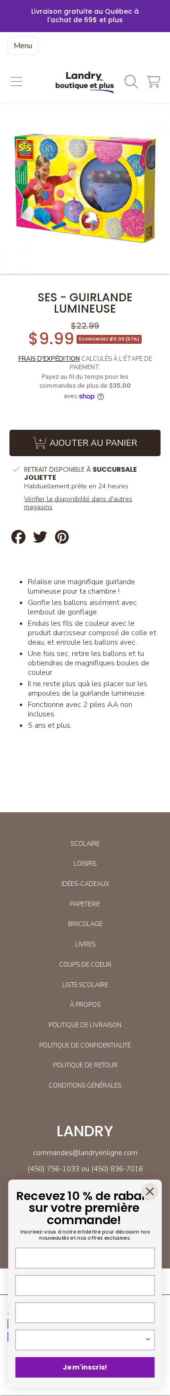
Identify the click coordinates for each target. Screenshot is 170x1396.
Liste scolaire (85, 985)
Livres (85, 944)
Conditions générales (85, 1085)
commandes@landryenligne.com (85, 1153)
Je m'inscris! (85, 1367)
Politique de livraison (85, 1025)
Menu (23, 46)
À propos (85, 1005)
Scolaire (85, 844)
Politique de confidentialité (85, 1045)
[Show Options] (148, 1340)
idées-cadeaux (85, 884)
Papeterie (85, 904)
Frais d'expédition (49, 359)
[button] (16, 81)
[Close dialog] (149, 1191)
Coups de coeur (85, 965)
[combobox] (83, 1340)
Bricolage (85, 924)
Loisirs (85, 864)
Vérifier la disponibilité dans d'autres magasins (78, 503)
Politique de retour (85, 1065)
